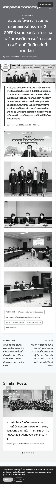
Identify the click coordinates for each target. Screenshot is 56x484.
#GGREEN (10, 312)
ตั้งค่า (19, 479)
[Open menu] (50, 7)
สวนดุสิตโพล (11, 327)
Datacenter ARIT (12, 56)
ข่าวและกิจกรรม (28, 15)
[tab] (22, 453)
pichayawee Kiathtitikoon (19, 443)
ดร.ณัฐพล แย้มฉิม (34, 322)
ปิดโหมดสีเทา (45, 4)
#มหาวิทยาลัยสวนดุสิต (15, 322)
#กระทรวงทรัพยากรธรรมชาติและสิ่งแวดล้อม (23, 317)
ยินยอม (7, 479)
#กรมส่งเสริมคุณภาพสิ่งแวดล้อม (30, 312)
